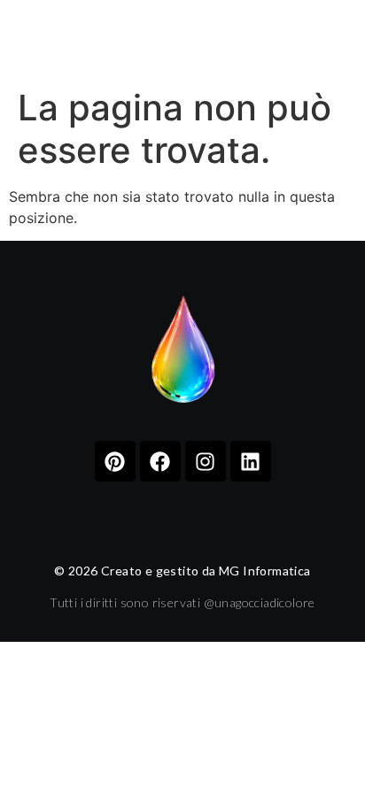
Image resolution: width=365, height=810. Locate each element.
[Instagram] (205, 461)
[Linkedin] (250, 461)
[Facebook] (160, 461)
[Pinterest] (115, 461)
